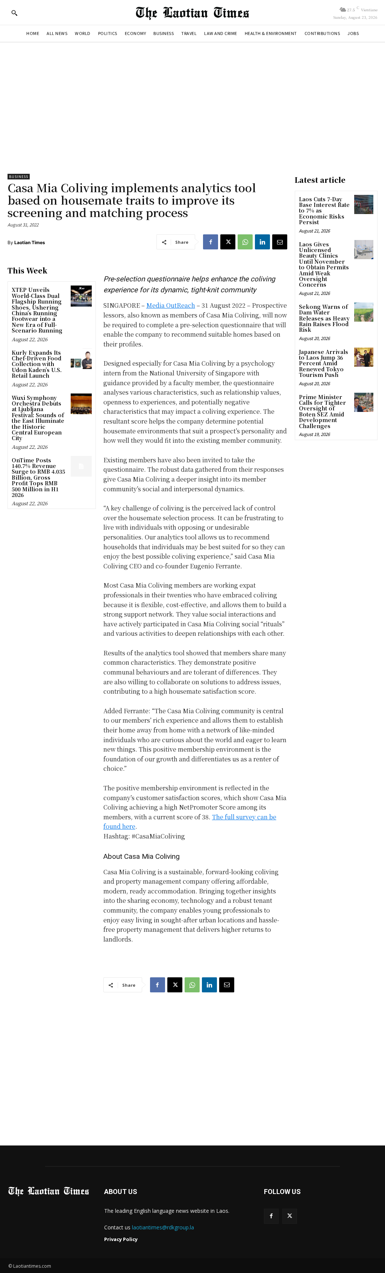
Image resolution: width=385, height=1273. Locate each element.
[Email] (279, 241)
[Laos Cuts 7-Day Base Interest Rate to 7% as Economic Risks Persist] (363, 204)
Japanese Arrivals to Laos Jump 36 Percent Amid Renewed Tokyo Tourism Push (323, 363)
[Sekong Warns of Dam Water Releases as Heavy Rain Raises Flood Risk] (363, 312)
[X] (227, 241)
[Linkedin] (262, 241)
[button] (14, 13)
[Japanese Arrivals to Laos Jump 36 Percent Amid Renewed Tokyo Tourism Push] (363, 357)
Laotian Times (29, 242)
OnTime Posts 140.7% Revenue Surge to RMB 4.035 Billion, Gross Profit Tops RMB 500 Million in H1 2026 (38, 477)
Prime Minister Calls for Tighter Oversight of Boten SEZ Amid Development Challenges (322, 411)
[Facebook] (210, 241)
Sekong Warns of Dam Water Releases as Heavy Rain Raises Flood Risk (324, 318)
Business (18, 176)
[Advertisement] (192, 106)
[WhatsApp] (245, 241)
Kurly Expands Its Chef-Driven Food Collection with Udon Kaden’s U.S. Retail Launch (37, 364)
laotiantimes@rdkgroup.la (163, 1227)
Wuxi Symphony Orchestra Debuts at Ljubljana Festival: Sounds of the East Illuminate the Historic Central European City (38, 418)
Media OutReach (170, 305)
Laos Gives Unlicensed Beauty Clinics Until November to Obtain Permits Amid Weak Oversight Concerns (324, 264)
